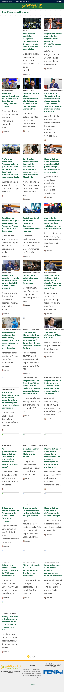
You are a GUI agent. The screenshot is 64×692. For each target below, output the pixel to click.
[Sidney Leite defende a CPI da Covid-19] (53, 322)
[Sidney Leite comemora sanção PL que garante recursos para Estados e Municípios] (11, 497)
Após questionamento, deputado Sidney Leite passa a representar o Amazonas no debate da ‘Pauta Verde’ (10, 458)
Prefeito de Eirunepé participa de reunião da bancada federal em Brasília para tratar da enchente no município (11, 400)
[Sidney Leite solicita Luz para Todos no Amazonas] (32, 265)
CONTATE (32, 684)
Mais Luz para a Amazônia (31, 272)
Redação (27, 74)
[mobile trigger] (3, 5)
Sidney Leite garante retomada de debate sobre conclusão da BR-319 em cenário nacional (10, 281)
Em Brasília (27, 215)
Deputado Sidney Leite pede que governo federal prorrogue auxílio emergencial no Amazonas (52, 387)
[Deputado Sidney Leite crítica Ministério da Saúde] (32, 438)
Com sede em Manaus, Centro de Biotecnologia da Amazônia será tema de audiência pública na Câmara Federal (32, 340)
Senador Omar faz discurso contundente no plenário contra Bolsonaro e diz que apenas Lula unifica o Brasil (31, 101)
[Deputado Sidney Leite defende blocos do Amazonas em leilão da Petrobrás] (53, 555)
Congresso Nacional (51, 156)
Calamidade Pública (8, 389)
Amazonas (5, 562)
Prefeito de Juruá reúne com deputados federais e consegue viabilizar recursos (32, 224)
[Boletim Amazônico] (32, 6)
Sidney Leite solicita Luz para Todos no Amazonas (30, 279)
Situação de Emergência (52, 377)
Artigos (47, 215)
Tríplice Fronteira (29, 562)
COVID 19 (4, 505)
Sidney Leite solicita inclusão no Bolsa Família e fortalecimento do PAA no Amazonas (53, 223)
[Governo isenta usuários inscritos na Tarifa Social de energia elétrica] (32, 497)
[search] (61, 6)
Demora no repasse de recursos (34, 445)
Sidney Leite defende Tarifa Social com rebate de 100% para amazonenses (10, 570)
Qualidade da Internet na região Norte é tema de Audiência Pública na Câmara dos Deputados (10, 224)
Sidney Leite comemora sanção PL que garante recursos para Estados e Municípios (10, 514)
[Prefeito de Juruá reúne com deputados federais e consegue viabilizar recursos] (32, 208)
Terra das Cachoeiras (30, 156)
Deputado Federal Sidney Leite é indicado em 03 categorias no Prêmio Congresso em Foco (53, 40)
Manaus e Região (7, 90)
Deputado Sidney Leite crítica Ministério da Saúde (31, 453)
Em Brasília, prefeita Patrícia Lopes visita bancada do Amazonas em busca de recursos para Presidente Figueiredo (31, 168)
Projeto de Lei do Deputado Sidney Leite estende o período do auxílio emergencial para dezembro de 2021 (31, 387)
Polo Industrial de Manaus (53, 90)
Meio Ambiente (7, 445)
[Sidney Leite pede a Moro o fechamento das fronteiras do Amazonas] (32, 555)
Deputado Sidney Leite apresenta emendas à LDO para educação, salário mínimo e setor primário (52, 165)
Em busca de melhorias (31, 329)
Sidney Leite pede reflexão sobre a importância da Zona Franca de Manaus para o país (10, 623)
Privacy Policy (18, 1)
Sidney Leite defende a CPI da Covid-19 (52, 335)
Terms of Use (26, 1)
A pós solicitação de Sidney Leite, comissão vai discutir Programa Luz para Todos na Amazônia (52, 281)
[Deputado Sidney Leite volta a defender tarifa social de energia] (53, 497)
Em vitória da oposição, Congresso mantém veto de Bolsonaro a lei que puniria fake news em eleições (32, 41)
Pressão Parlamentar (30, 505)
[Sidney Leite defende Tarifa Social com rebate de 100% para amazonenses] (11, 555)
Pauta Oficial (6, 272)
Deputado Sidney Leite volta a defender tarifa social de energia (52, 512)
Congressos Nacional (9, 215)
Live (45, 445)
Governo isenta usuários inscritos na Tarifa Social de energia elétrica (31, 512)
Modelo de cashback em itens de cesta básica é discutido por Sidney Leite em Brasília (10, 99)
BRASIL (25, 30)
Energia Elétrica (50, 272)
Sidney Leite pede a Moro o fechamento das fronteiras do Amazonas (31, 570)
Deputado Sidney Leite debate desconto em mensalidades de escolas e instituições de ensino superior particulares (52, 458)
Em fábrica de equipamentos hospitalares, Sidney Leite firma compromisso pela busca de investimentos (10, 340)
